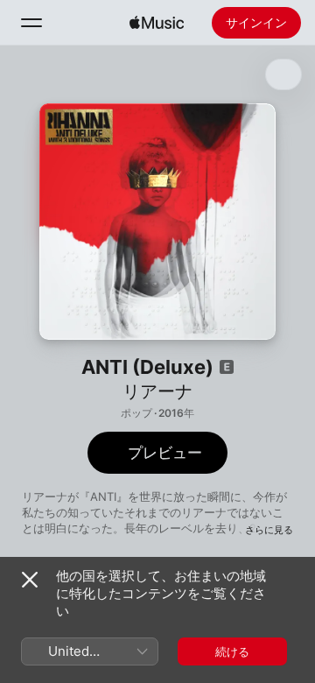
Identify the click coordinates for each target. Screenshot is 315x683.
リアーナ (157, 391)
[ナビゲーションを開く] (31, 23)
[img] (157, 23)
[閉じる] (30, 580)
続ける (232, 651)
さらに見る (269, 530)
